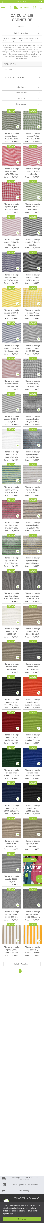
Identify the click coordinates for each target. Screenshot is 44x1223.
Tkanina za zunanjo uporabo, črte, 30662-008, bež (11, 950)
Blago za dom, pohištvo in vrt (28, 39)
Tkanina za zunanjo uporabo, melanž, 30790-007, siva (32, 596)
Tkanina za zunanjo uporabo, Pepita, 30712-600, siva (32, 384)
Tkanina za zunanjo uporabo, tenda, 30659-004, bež (32, 631)
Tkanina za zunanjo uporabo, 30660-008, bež (32, 844)
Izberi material (21, 92)
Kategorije (13, 39)
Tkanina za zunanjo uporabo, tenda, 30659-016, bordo (11, 737)
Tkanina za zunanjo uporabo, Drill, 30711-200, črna (32, 242)
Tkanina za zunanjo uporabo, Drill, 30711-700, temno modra (11, 348)
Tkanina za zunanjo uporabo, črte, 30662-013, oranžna (32, 950)
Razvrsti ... (21, 26)
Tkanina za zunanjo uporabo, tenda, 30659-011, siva (32, 667)
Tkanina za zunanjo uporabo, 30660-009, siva (11, 879)
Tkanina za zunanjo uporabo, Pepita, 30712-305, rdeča (11, 207)
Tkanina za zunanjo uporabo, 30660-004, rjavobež (11, 844)
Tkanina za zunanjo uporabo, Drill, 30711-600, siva (11, 419)
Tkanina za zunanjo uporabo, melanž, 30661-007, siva (11, 914)
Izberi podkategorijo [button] (14, 77)
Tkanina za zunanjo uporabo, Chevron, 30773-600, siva (32, 348)
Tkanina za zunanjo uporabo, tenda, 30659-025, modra (32, 773)
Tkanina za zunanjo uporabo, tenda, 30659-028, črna (32, 808)
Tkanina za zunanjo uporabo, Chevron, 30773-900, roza (11, 384)
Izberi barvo (21, 87)
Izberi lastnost (21, 104)
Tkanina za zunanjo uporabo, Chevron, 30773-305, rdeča (11, 171)
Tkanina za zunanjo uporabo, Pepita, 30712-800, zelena (32, 136)
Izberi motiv (21, 98)
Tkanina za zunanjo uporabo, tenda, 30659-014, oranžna (32, 702)
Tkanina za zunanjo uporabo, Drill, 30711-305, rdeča (32, 171)
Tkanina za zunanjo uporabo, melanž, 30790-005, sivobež (11, 596)
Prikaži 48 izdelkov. (21, 33)
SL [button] (40, 2)
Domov (4, 39)
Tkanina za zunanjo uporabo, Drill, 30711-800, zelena (32, 207)
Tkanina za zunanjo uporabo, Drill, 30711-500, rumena (11, 313)
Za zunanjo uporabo (11, 41)
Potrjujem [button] (22, 1219)
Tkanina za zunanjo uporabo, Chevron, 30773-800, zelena (11, 136)
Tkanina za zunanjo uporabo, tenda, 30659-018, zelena (32, 737)
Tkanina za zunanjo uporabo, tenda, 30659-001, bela (11, 454)
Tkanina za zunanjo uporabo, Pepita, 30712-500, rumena (32, 313)
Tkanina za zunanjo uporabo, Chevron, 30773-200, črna (32, 277)
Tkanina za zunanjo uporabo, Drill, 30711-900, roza (11, 242)
